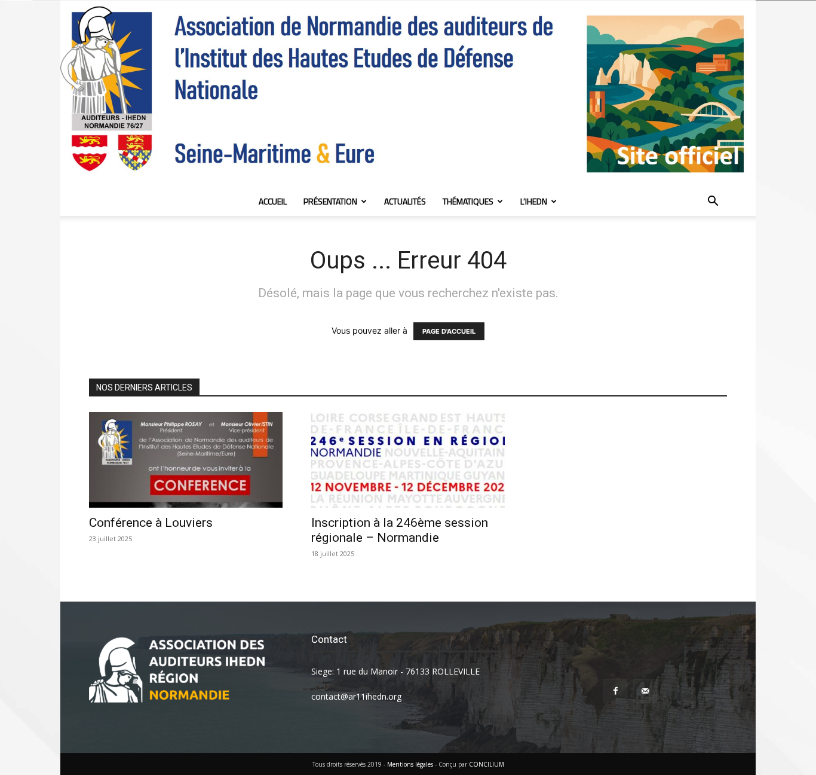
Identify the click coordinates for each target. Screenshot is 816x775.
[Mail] (645, 691)
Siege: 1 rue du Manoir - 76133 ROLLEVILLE (395, 671)
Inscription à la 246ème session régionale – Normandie (399, 530)
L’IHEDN (533, 201)
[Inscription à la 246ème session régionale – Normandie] (408, 460)
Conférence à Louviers (151, 522)
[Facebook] (615, 691)
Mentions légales (410, 764)
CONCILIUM (486, 764)
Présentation (330, 201)
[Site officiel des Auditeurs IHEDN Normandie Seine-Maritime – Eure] (408, 94)
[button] (712, 202)
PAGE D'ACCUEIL (449, 331)
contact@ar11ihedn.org (356, 696)
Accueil (273, 201)
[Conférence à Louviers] (186, 460)
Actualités (405, 201)
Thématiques (468, 201)
